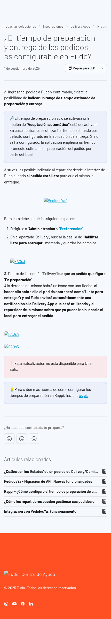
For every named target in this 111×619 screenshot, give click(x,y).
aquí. (83, 395)
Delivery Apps (80, 26)
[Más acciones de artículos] (103, 68)
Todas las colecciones (20, 26)
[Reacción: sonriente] (34, 438)
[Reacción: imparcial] (22, 438)
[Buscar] (94, 8)
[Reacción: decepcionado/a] (9, 438)
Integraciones (53, 26)
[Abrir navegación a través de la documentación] (103, 8)
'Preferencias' (71, 228)
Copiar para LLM (84, 68)
